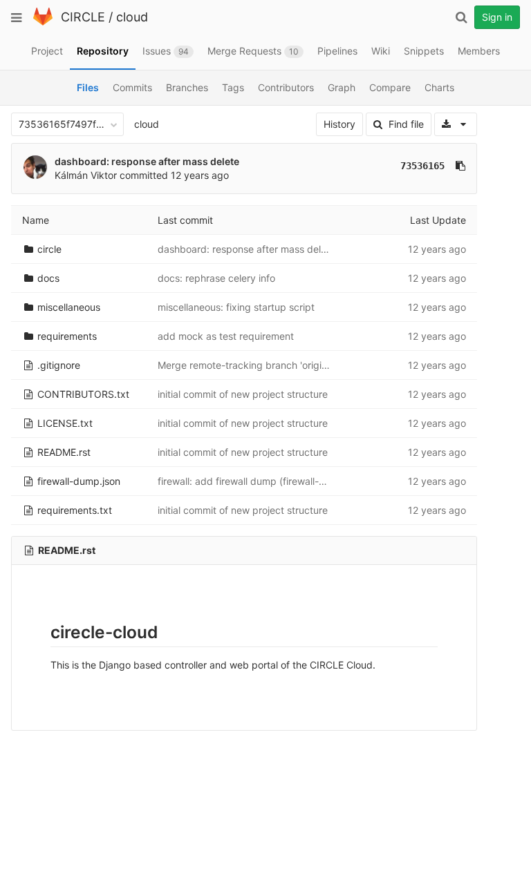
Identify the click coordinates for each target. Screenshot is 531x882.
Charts (439, 87)
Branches (187, 87)
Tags (233, 87)
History (339, 124)
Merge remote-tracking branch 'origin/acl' (252, 365)
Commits (132, 87)
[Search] (461, 17)
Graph (341, 87)
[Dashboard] (43, 22)
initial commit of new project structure (243, 394)
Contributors (286, 87)
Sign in (497, 17)
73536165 (422, 165)
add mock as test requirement (226, 336)
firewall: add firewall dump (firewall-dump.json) (263, 481)
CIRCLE (83, 17)
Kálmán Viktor (86, 175)
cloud (132, 17)
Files (88, 87)
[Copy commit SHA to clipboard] (460, 166)
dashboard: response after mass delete (147, 161)
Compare (390, 87)
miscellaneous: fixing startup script (236, 307)
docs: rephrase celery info (216, 278)
